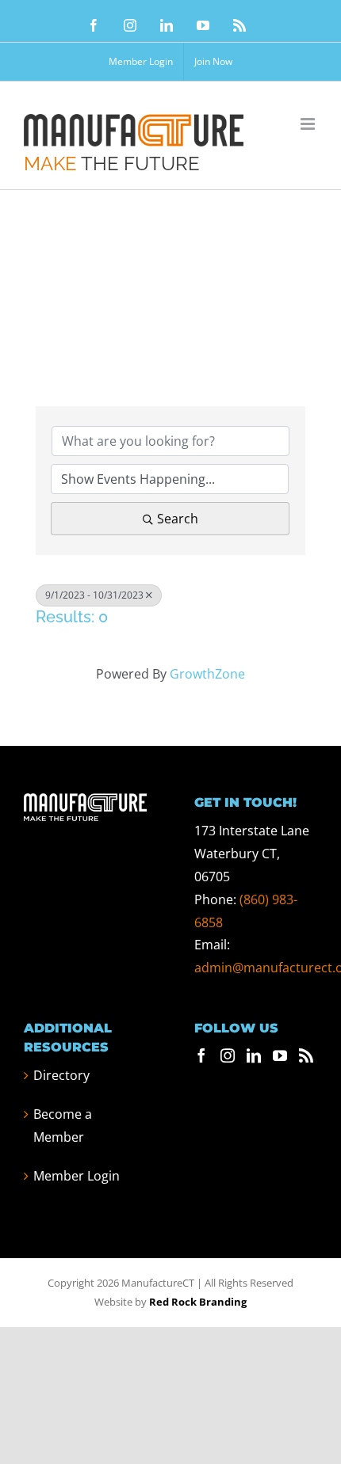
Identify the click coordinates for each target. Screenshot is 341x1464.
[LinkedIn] (254, 1055)
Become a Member (62, 1125)
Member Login (76, 1176)
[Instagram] (227, 1055)
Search (177, 518)
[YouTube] (280, 1055)
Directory (61, 1075)
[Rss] (306, 1055)
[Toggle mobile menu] (309, 124)
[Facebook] (201, 1055)
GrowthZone (207, 674)
